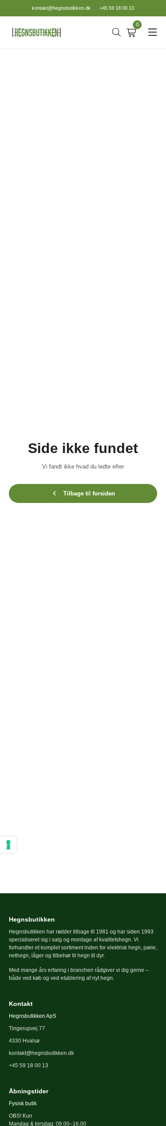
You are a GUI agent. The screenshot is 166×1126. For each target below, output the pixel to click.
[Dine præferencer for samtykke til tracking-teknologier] (8, 844)
